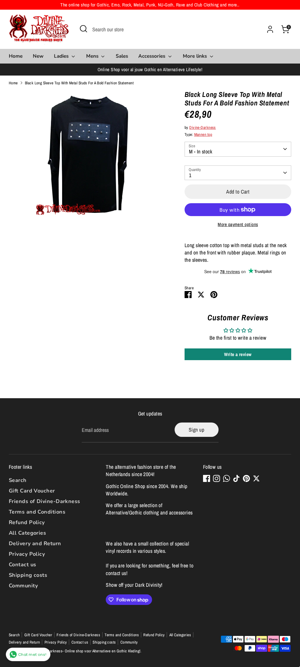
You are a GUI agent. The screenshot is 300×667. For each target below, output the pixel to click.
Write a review (237, 354)
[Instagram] (216, 478)
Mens (93, 56)
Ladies (62, 56)
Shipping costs (28, 575)
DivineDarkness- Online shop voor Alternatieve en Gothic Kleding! (89, 651)
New (38, 56)
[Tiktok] (236, 478)
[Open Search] (83, 29)
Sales (122, 56)
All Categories (27, 532)
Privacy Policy (27, 553)
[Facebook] (206, 478)
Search (18, 480)
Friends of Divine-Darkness (44, 501)
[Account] (270, 29)
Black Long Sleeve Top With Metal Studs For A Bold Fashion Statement (79, 82)
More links (195, 56)
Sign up (196, 429)
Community (23, 585)
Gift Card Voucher (32, 490)
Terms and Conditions (37, 511)
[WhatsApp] (226, 478)
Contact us (22, 564)
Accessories (152, 56)
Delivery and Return (35, 543)
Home (16, 56)
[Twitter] (256, 478)
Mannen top (203, 134)
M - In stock (200, 151)
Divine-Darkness (202, 127)
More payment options (238, 224)
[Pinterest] (246, 478)
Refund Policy (27, 522)
